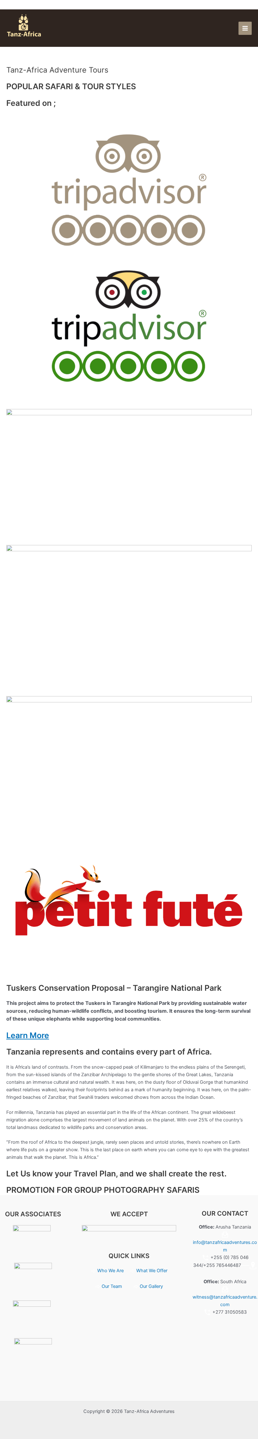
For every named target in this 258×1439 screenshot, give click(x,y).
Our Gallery (151, 1286)
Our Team (112, 1286)
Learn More (27, 1035)
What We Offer (151, 1270)
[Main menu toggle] (245, 28)
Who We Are (111, 1270)
